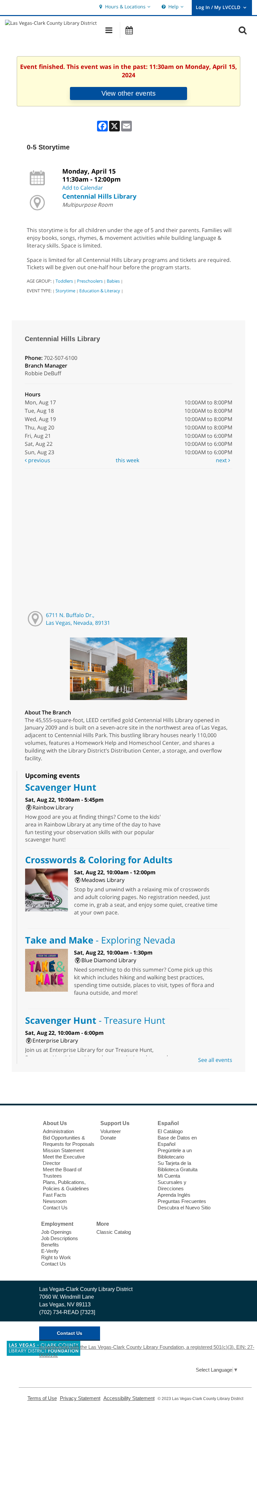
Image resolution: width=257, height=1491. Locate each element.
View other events (128, 93)
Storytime (65, 291)
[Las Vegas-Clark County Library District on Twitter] (28, 1136)
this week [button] (127, 460)
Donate (108, 1137)
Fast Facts (54, 1195)
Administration (58, 1131)
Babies (113, 281)
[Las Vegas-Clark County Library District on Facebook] (28, 1124)
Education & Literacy (99, 291)
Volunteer (110, 1131)
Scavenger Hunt (60, 787)
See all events (215, 1060)
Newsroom (55, 1201)
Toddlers (64, 281)
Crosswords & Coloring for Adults (98, 860)
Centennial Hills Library (99, 196)
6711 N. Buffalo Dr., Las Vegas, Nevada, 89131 (78, 618)
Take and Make (100, 940)
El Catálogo (170, 1131)
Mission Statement (63, 1150)
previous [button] (38, 460)
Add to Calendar (82, 187)
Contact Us (55, 1207)
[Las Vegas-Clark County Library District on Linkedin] (28, 1173)
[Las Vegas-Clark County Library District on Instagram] (28, 1149)
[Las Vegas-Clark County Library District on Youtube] (28, 1161)
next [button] (222, 460)
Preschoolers (90, 281)
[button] (124, 7)
